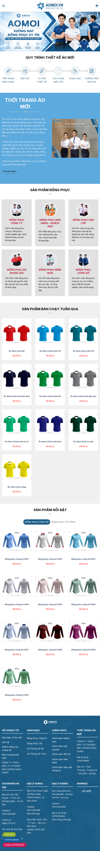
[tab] (36, 522)
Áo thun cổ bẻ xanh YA (50, 351)
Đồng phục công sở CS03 (83, 559)
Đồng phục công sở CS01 (17, 559)
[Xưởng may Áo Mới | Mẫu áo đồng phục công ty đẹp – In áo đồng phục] (50, 6)
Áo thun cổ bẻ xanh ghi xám (83, 396)
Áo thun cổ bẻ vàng (17, 487)
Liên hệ (5, 742)
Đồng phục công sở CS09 (83, 650)
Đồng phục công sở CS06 (83, 604)
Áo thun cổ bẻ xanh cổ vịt (17, 441)
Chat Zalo (9, 834)
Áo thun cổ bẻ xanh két (50, 396)
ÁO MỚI (86, 791)
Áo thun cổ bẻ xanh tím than (17, 396)
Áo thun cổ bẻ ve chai (83, 441)
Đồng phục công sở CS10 (17, 695)
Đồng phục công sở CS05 (50, 604)
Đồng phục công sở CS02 (50, 559)
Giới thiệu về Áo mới (12, 737)
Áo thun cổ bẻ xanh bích (50, 441)
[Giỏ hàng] (96, 6)
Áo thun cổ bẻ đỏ (17, 351)
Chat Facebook (12, 839)
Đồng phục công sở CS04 (17, 604)
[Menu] (3, 6)
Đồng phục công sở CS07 (17, 650)
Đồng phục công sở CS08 (50, 650)
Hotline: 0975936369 (14, 845)
